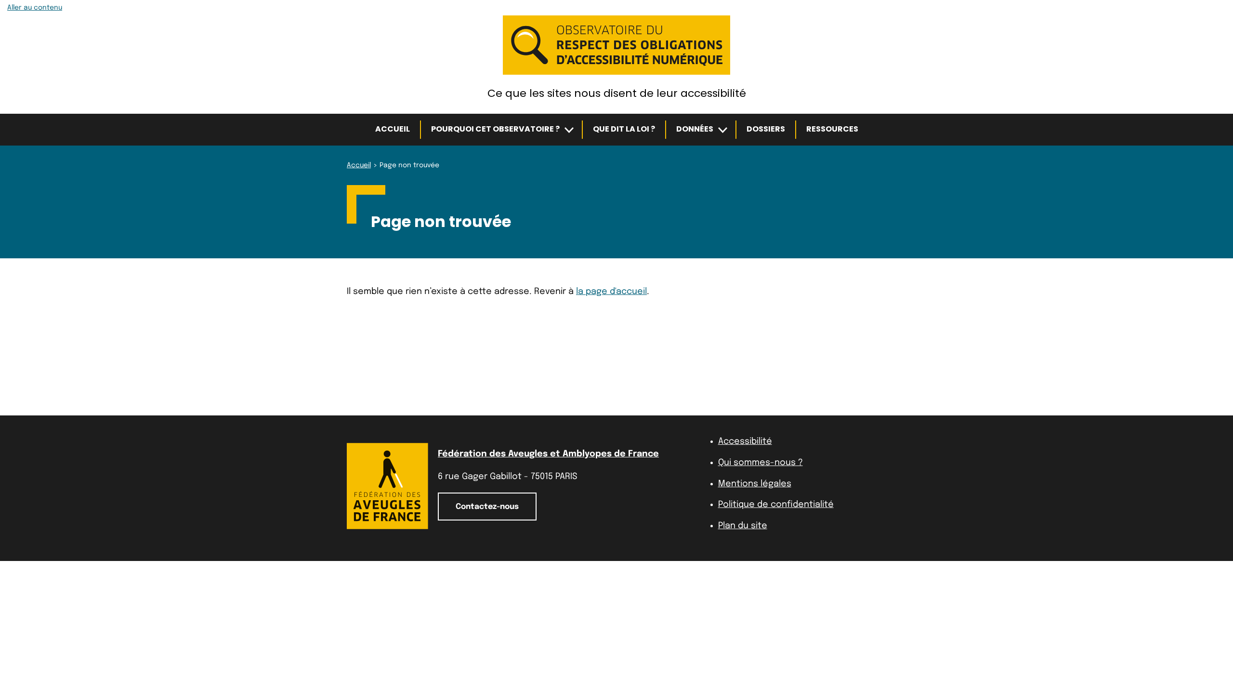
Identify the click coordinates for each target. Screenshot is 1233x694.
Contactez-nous (487, 507)
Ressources (832, 128)
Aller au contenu (34, 7)
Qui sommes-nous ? (760, 462)
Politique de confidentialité (776, 504)
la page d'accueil (611, 291)
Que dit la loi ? (624, 128)
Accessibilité (745, 441)
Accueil (392, 128)
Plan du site (742, 525)
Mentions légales (754, 484)
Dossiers (766, 128)
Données (694, 128)
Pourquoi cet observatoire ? (495, 128)
